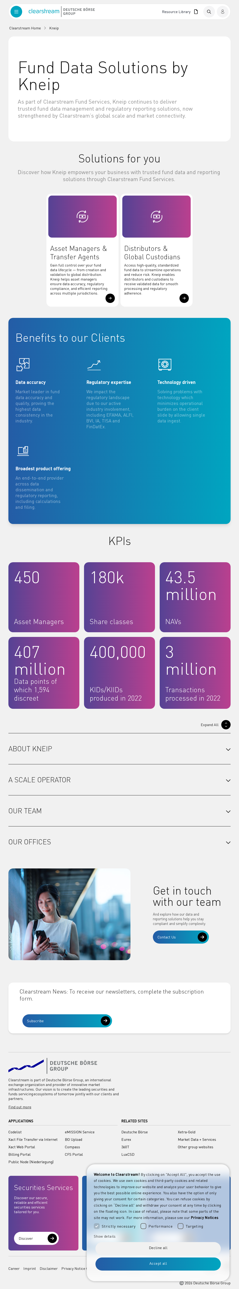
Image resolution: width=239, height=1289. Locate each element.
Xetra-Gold (186, 1132)
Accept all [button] (158, 1263)
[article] (48, 393)
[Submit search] (209, 12)
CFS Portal (74, 1154)
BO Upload (73, 1139)
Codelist (15, 1132)
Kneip (54, 28)
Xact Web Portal (21, 1147)
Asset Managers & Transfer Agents (78, 252)
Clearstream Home (25, 28)
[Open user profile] (222, 12)
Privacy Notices (205, 1217)
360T (125, 1147)
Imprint (29, 1268)
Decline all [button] (158, 1247)
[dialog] (158, 1222)
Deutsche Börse (134, 1132)
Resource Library (177, 11)
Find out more (19, 1107)
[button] (110, 298)
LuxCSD (127, 1154)
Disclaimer (49, 1268)
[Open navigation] (20, 12)
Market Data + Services (197, 1139)
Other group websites (195, 1147)
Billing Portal (19, 1154)
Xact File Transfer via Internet (33, 1139)
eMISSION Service (80, 1132)
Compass (72, 1147)
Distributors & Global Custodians (152, 252)
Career (14, 1268)
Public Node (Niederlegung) (30, 1161)
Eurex (126, 1139)
